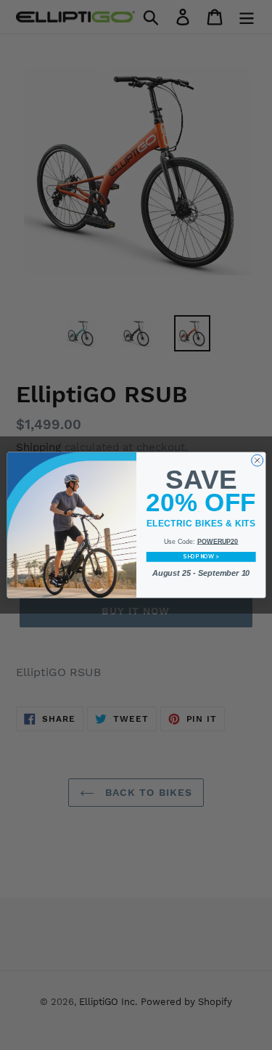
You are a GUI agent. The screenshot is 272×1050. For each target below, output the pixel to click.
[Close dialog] (257, 460)
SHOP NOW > (200, 557)
